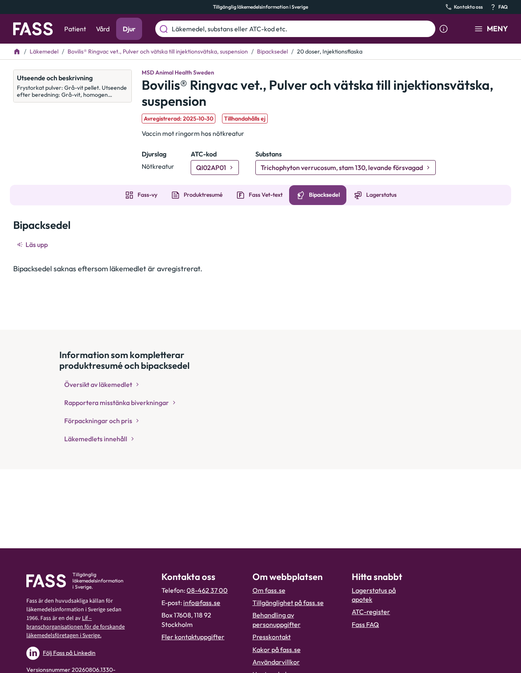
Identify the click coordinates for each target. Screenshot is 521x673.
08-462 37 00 (207, 590)
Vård (103, 29)
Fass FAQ (365, 624)
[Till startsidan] (17, 51)
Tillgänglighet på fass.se (288, 602)
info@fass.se (201, 602)
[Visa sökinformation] (444, 29)
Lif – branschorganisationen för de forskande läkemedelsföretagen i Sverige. (75, 627)
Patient (75, 29)
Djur (129, 29)
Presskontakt (271, 637)
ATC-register (371, 612)
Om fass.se (268, 590)
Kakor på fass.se (276, 649)
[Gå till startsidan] (33, 29)
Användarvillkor (276, 662)
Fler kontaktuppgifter (192, 637)
